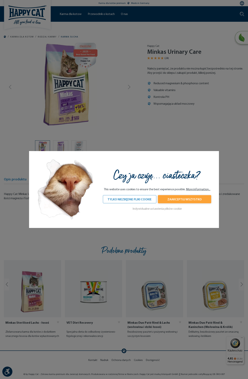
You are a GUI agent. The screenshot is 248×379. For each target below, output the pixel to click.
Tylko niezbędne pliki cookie (130, 199)
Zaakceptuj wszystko (184, 199)
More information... (198, 189)
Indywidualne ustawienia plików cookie (157, 208)
